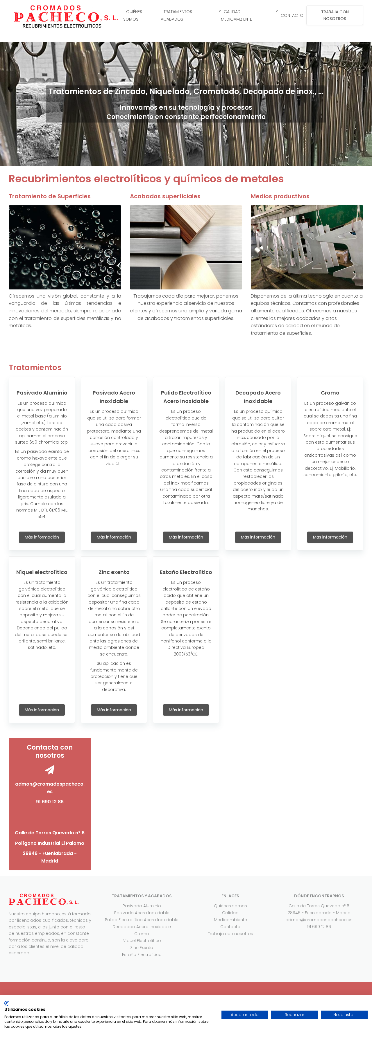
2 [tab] (168, 160)
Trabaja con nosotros (230, 934)
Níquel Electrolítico (142, 941)
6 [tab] (203, 160)
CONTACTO (292, 15)
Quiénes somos (230, 906)
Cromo (141, 934)
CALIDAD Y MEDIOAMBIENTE (249, 15)
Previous (14, 104)
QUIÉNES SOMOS (132, 15)
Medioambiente (230, 920)
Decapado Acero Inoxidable (141, 927)
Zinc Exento (141, 947)
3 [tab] (177, 160)
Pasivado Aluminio (142, 906)
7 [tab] (212, 160)
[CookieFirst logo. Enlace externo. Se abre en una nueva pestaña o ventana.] (6, 1003)
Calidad (230, 913)
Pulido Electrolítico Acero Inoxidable (141, 920)
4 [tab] (186, 160)
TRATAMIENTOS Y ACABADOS (191, 15)
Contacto (230, 927)
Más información (42, 537)
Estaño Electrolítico (142, 954)
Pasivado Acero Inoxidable (141, 913)
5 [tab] (195, 160)
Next (357, 104)
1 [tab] (160, 160)
